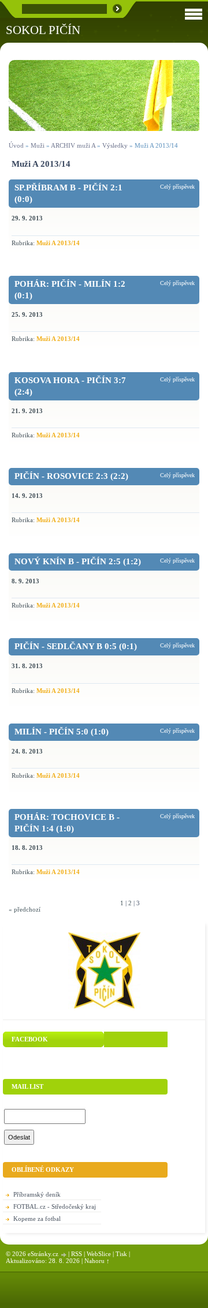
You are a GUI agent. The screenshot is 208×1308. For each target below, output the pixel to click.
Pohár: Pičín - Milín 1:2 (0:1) (69, 289)
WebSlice (99, 1253)
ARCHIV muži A (73, 145)
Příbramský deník (37, 1194)
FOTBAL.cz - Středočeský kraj (54, 1206)
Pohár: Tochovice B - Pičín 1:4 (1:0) (67, 822)
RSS (76, 1253)
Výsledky (115, 145)
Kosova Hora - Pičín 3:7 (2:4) (70, 386)
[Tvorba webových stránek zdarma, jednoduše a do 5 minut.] (64, 1254)
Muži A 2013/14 (58, 242)
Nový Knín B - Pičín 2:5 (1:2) (77, 561)
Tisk (121, 1253)
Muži (38, 145)
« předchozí (24, 909)
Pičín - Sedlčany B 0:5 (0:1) (75, 646)
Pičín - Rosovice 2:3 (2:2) (71, 476)
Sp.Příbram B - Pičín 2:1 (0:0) (68, 193)
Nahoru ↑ (97, 1260)
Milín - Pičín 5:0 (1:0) (61, 731)
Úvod (16, 145)
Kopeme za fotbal (37, 1218)
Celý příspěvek (177, 186)
